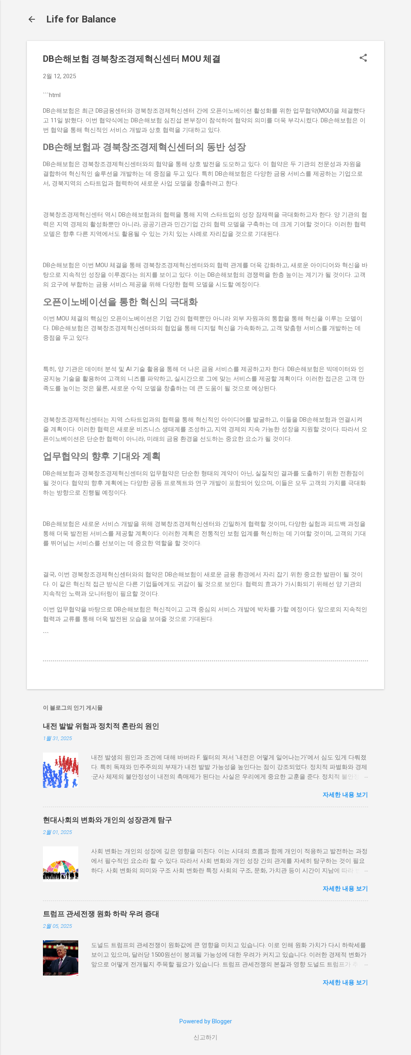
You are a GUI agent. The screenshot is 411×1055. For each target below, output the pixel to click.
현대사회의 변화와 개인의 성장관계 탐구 (107, 820)
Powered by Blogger (205, 1021)
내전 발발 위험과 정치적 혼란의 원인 (101, 726)
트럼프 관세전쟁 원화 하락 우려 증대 (101, 913)
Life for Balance (81, 19)
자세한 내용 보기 (345, 794)
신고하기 (205, 1037)
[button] (363, 58)
